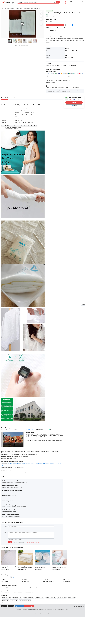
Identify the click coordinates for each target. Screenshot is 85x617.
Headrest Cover (27, 463)
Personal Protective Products (47, 581)
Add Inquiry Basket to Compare (22, 45)
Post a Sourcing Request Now (33, 542)
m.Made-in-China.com (45, 610)
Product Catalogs (17, 577)
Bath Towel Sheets (71, 597)
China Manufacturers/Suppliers (33, 609)
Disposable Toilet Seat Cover (55, 463)
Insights (67, 609)
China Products (24, 609)
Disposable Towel (27, 8)
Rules (83, 5)
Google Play (11, 606)
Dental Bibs (10, 463)
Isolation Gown (22, 465)
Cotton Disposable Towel (50, 597)
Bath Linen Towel (5, 600)
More (2, 602)
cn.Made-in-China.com (53, 610)
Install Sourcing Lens (30, 606)
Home (2, 8)
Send (10, 542)
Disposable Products (18, 8)
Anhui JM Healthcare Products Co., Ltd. (55, 14)
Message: (6, 532)
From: (6, 526)
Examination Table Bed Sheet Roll (37, 463)
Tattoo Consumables (25, 581)
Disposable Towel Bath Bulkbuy (25, 600)
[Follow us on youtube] (79, 606)
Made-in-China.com (38, 610)
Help (63, 5)
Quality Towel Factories (40, 597)
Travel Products (66, 579)
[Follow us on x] (76, 606)
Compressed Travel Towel (35, 8)
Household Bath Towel (62, 597)
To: (7, 529)
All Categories (5, 5)
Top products (3, 579)
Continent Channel (56, 609)
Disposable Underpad (5, 465)
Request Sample (65, 27)
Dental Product (24, 579)
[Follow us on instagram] (78, 606)
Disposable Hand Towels (18, 592)
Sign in (82, 3)
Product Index (62, 609)
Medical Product (45, 579)
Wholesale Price (49, 609)
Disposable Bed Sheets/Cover (18, 463)
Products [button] (20, 2)
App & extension (70, 5)
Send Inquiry (55, 25)
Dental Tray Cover (28, 465)
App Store (4, 606)
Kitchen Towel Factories (17, 597)
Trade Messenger (19, 606)
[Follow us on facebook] (74, 606)
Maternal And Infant (4, 581)
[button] (54, 2)
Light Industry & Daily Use (9, 8)
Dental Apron (46, 463)
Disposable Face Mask (14, 465)
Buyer (57, 5)
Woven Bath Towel (14, 600)
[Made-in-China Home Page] (7, 2)
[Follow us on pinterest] (81, 606)
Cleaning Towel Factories (6, 597)
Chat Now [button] (75, 25)
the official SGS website (28, 429)
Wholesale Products (42, 609)
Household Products (67, 581)
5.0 (70, 99)
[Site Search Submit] (58, 2)
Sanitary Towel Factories (28, 597)
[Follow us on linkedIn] (83, 606)
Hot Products (19, 609)
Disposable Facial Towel (29, 592)
